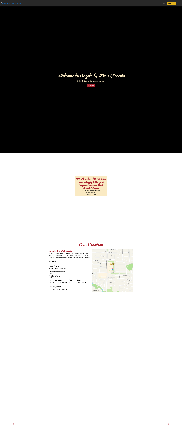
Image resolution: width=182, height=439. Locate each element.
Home (163, 3)
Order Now (91, 85)
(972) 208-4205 (55, 277)
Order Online (171, 3)
